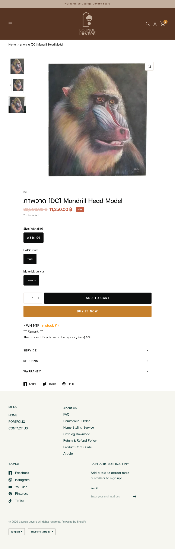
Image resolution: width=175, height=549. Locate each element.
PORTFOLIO (17, 421)
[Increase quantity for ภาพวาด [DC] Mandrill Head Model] (38, 298)
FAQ (66, 414)
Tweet (52, 384)
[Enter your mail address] (135, 496)
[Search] (148, 24)
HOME (13, 415)
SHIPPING (30, 361)
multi (30, 259)
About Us (70, 407)
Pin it (71, 384)
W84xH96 (33, 238)
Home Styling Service (78, 427)
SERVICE (30, 350)
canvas (31, 280)
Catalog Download (76, 434)
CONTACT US (18, 428)
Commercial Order (76, 421)
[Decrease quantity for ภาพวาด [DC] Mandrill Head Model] (27, 298)
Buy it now (87, 311)
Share (32, 384)
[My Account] (155, 24)
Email (94, 488)
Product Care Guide (77, 447)
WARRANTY (32, 371)
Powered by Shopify (74, 522)
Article (68, 453)
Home (12, 44)
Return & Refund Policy (79, 440)
